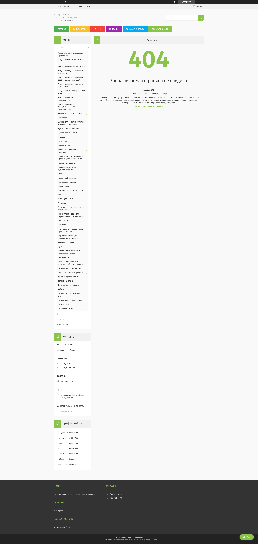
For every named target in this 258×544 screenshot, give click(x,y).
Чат (248, 537)
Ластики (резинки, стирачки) (70, 191)
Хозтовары (63, 141)
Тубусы (61, 289)
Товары (60, 47)
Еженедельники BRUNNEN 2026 (71, 67)
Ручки (60, 247)
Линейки (62, 195)
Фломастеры (63, 304)
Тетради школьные (66, 281)
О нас (98, 29)
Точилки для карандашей (69, 285)
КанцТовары (79, 29)
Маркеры (62, 203)
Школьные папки (65, 309)
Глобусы (61, 137)
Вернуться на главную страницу (149, 106)
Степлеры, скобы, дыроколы (70, 273)
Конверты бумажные (67, 178)
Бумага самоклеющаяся (68, 129)
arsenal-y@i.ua (67, 411)
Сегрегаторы (63, 258)
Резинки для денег (66, 242)
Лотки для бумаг (65, 199)
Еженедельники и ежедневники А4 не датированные (66, 106)
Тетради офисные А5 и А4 (69, 277)
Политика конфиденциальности (145, 540)
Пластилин (62, 225)
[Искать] (201, 18)
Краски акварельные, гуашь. (70, 300)
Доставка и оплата (135, 29)
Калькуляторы (64, 145)
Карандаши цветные (67, 163)
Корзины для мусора (67, 182)
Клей (60, 174)
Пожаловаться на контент (122, 540)
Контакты (113, 29)
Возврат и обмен (160, 29)
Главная (62, 29)
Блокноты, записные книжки (70, 114)
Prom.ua (140, 537)
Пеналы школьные (66, 221)
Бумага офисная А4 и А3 (68, 133)
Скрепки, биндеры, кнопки (69, 268)
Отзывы (60, 319)
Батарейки (62, 118)
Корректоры (63, 186)
